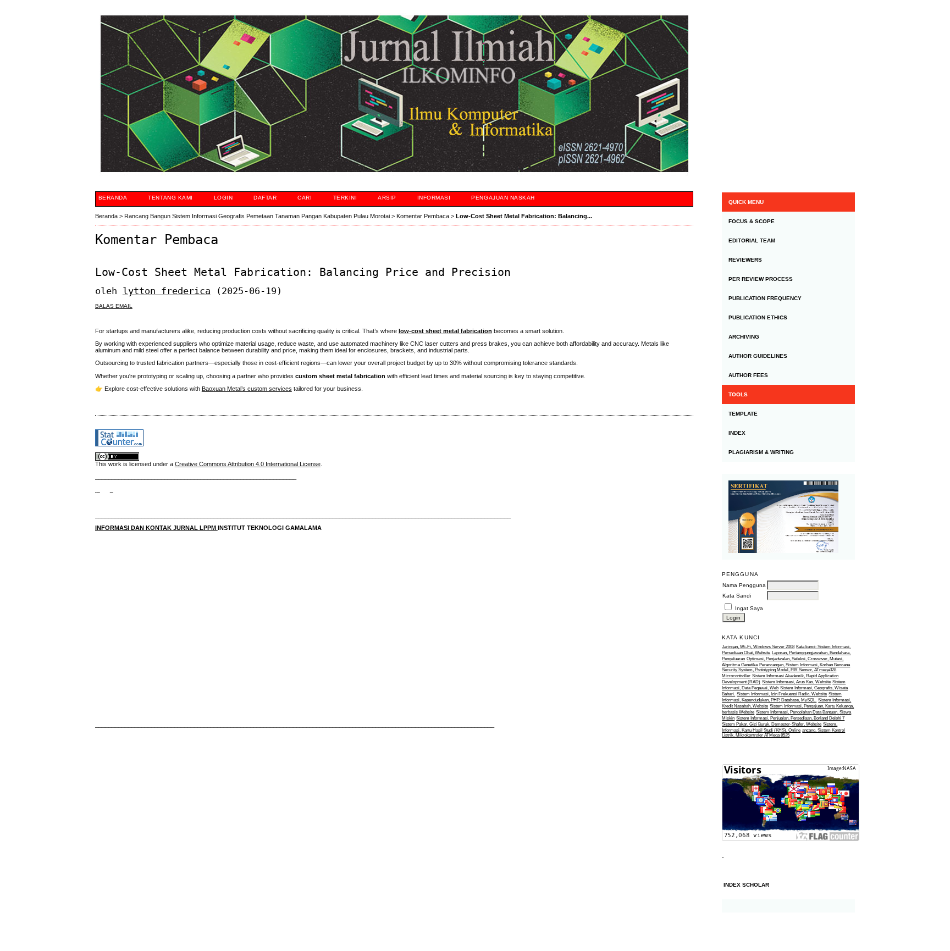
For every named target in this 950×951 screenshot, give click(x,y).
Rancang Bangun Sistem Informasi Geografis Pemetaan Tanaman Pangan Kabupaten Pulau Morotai (257, 216)
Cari (304, 198)
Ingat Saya (749, 608)
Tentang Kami (170, 198)
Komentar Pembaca (422, 216)
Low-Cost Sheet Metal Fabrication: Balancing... (524, 216)
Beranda (113, 198)
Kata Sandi (736, 596)
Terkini (345, 198)
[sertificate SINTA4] (788, 517)
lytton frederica (167, 290)
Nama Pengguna (744, 585)
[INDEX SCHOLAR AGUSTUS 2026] (788, 906)
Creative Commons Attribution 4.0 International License (248, 464)
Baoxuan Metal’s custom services (247, 388)
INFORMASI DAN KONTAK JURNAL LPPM (156, 527)
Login (223, 198)
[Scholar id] (97, 489)
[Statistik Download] (722, 855)
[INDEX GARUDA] (111, 489)
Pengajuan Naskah (502, 198)
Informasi (434, 198)
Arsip (387, 198)
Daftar (265, 198)
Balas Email (113, 306)
